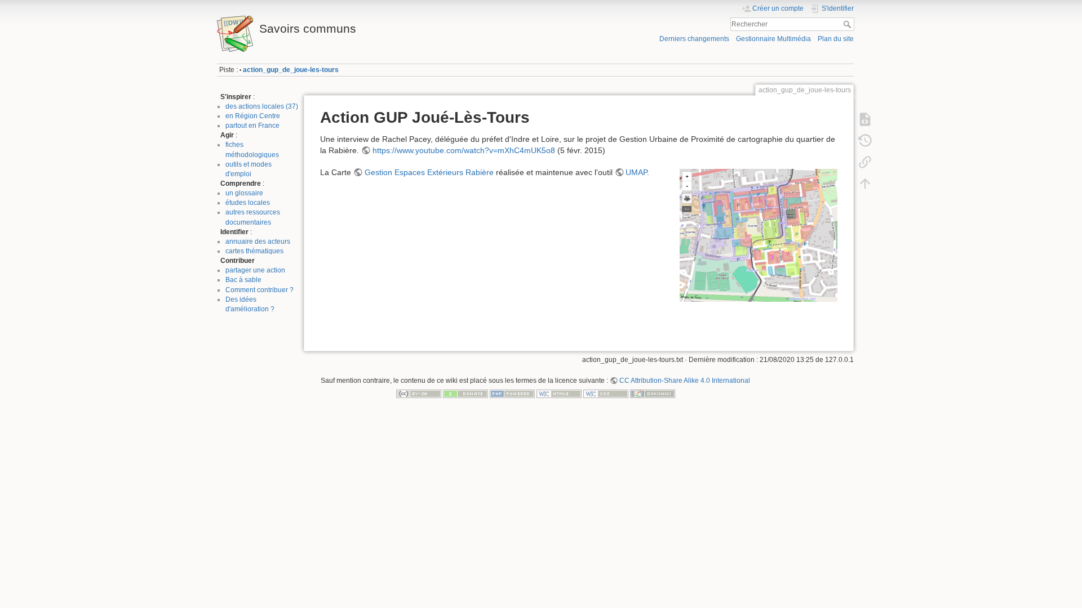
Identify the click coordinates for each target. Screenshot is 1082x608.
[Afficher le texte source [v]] (865, 119)
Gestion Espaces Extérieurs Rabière (429, 172)
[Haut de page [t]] (865, 183)
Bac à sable (243, 280)
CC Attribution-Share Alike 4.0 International (684, 381)
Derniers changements (694, 39)
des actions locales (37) (261, 106)
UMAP (636, 172)
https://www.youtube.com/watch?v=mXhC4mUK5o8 (464, 150)
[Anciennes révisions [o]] (865, 140)
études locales (247, 203)
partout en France (252, 125)
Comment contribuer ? (259, 290)
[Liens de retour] (865, 162)
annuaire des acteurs (257, 241)
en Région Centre (252, 116)
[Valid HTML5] (559, 393)
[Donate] (465, 393)
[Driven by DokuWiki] (652, 393)
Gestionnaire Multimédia (773, 39)
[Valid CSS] (605, 393)
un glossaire (244, 193)
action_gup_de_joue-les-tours (291, 70)
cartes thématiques (254, 251)
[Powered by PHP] (512, 393)
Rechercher (848, 24)
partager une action (255, 270)
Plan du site (836, 39)
